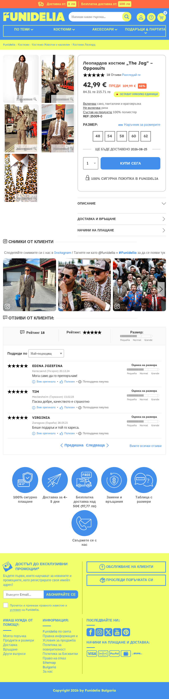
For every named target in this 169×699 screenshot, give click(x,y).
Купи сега (130, 163)
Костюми (62, 29)
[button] (161, 289)
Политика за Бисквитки (60, 654)
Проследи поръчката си (129, 580)
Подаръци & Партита (145, 29)
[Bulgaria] (91, 632)
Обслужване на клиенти (129, 567)
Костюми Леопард (84, 44)
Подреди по (17, 353)
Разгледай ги (131, 75)
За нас (48, 671)
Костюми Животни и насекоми (51, 44)
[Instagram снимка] (29, 284)
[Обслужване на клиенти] (151, 17)
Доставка (10, 645)
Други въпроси (14, 654)
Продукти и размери (18, 640)
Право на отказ (54, 658)
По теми (22, 29)
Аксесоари (103, 29)
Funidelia (9, 44)
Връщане (10, 649)
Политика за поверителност (54, 647)
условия (15, 610)
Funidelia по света (57, 631)
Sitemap (49, 662)
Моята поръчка (14, 636)
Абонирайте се (61, 594)
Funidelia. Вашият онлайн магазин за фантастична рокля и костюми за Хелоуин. (34, 16)
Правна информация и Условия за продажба (60, 638)
